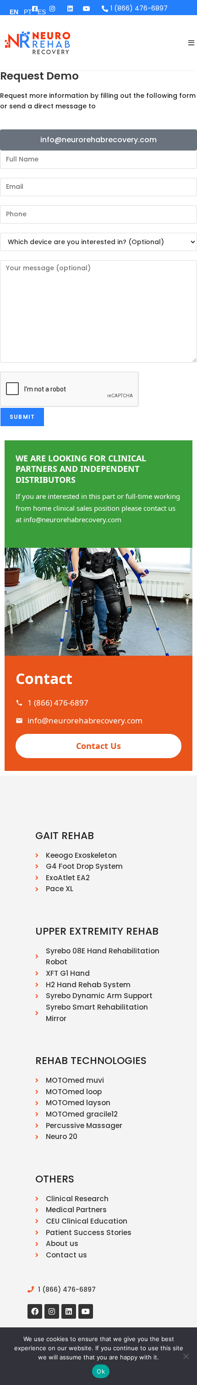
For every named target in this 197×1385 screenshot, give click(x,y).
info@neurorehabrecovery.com (84, 720)
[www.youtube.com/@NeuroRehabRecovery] (87, 8)
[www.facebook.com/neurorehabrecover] (34, 1311)
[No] (185, 1356)
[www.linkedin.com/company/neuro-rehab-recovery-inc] (70, 8)
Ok (101, 1371)
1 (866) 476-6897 (57, 702)
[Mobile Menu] (187, 43)
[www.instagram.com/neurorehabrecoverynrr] (52, 8)
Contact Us (98, 745)
